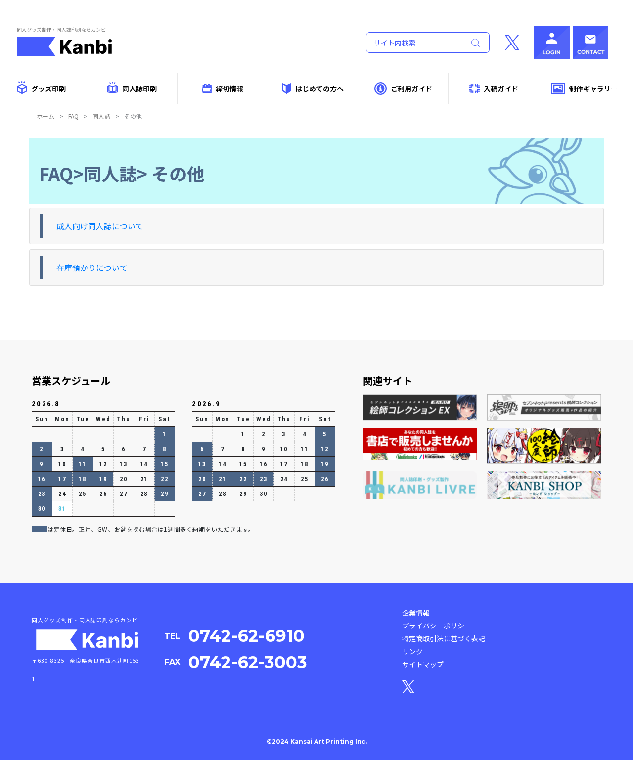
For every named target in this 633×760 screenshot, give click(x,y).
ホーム (45, 116)
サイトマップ (423, 664)
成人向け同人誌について (99, 226)
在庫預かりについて (92, 267)
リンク (412, 651)
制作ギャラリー (593, 88)
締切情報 (229, 88)
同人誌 (101, 116)
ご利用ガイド (411, 88)
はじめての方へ (319, 88)
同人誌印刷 (139, 88)
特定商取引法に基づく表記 (443, 638)
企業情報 (416, 613)
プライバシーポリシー (436, 625)
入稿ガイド (501, 88)
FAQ (73, 116)
